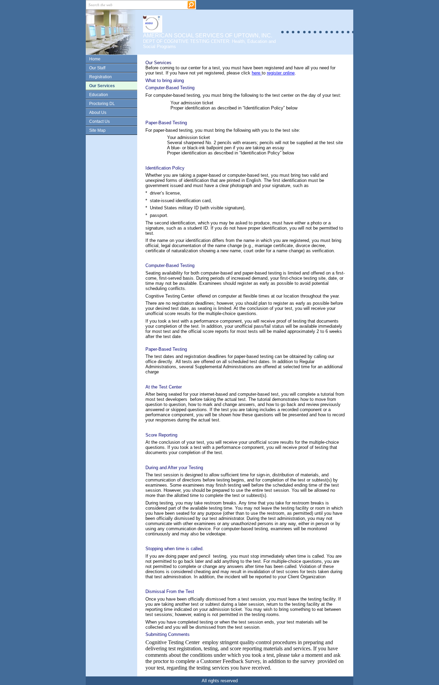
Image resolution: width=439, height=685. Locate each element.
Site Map (97, 130)
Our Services (102, 85)
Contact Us (99, 121)
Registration (100, 76)
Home (94, 59)
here (257, 73)
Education (98, 94)
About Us (97, 112)
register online (281, 73)
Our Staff (97, 68)
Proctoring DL (102, 103)
